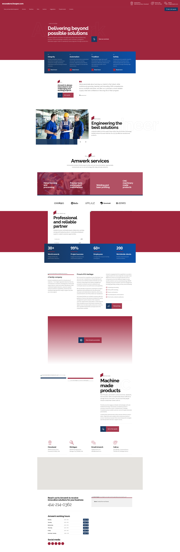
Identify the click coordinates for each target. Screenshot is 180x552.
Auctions (44, 9)
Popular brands (62, 9)
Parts (38, 9)
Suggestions (52, 9)
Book (85, 519)
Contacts (71, 9)
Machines (31, 9)
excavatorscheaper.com (12, 3)
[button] (80, 142)
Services (24, 9)
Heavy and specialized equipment (11, 9)
